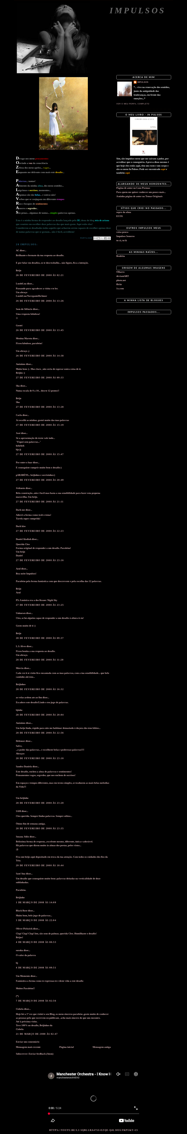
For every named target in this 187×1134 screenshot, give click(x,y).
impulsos (142, 82)
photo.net (121, 280)
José (18, 433)
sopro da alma (123, 212)
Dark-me (20, 509)
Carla (19, 415)
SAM (18, 811)
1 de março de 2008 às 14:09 (36, 902)
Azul (18, 568)
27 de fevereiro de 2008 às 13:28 (40, 407)
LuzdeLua (21, 283)
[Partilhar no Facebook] (105, 238)
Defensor (20, 741)
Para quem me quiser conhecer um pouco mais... (141, 192)
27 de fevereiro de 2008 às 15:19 (40, 425)
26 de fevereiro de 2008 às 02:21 (40, 275)
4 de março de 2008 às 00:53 (36, 942)
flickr (119, 284)
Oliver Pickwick (24, 928)
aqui (163, 169)
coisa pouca (122, 232)
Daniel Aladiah (23, 539)
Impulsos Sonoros (125, 236)
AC (17, 250)
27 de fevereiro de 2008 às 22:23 (40, 531)
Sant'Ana (20, 873)
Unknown (21, 613)
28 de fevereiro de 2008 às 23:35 (40, 828)
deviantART (122, 276)
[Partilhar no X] (102, 238)
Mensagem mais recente (28, 1047)
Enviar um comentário (27, 1041)
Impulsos (138, 10)
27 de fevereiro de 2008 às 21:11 (40, 501)
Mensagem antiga (102, 1047)
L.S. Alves (21, 646)
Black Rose (21, 910)
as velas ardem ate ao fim (29, 697)
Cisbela (20, 1009)
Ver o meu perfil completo (132, 104)
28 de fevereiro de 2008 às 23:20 (40, 803)
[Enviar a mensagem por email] (95, 238)
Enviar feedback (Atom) (41, 1053)
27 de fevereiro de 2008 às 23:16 (40, 560)
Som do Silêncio (24, 309)
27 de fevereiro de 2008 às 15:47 (40, 454)
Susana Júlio (22, 836)
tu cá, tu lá (121, 240)
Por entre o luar (24, 462)
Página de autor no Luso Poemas (133, 188)
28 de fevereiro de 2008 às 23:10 (40, 758)
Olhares (120, 272)
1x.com (120, 288)
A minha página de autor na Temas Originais (139, 196)
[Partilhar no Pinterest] (109, 238)
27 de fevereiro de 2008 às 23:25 (40, 605)
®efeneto (20, 488)
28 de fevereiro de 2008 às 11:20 (40, 659)
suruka (19, 950)
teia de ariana (102, 220)
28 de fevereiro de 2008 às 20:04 (40, 714)
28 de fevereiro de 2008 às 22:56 (40, 732)
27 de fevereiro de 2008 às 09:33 (40, 377)
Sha (18, 385)
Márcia (20, 668)
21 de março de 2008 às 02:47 (37, 1034)
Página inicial (66, 1047)
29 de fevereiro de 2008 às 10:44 (40, 865)
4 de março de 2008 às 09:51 (36, 967)
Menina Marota (24, 338)
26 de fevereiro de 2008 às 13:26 (40, 300)
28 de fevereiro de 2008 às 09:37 (40, 638)
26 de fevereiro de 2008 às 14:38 (40, 355)
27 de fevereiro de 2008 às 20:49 (40, 480)
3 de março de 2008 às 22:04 (36, 920)
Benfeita (120, 256)
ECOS (119, 216)
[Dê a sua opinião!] (98, 238)
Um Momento (23, 976)
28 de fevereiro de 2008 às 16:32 (40, 689)
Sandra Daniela (24, 766)
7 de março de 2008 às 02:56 (36, 1000)
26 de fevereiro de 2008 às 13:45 (40, 330)
